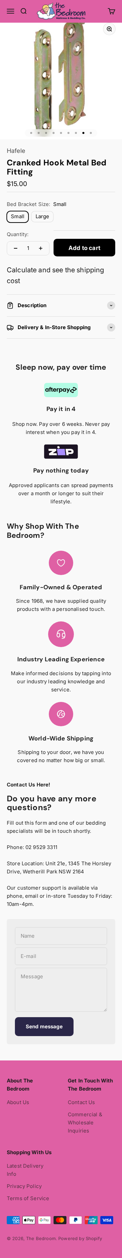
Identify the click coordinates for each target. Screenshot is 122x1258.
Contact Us (81, 1102)
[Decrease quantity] (15, 248)
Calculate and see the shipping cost (55, 275)
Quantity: (17, 234)
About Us (18, 1102)
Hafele (16, 150)
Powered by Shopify (80, 1238)
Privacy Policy (24, 1186)
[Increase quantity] (40, 248)
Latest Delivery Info (25, 1170)
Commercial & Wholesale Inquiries (85, 1122)
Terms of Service (28, 1198)
